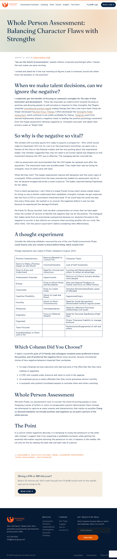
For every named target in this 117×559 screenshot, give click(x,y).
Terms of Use (105, 555)
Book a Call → (108, 5)
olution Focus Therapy (43, 111)
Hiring (55, 455)
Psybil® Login (92, 5)
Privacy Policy (91, 555)
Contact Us (63, 530)
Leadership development (72, 455)
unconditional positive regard (37, 108)
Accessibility (78, 555)
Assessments (23, 455)
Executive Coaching (41, 455)
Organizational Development (49, 528)
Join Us (62, 527)
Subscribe (88, 537)
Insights (62, 524)
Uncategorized (44, 457)
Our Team (63, 521)
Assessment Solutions (48, 522)
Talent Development (25, 457)
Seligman (80, 115)
